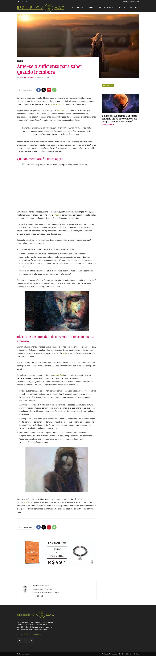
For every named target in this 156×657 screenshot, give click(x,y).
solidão (27, 502)
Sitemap (129, 654)
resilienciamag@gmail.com (34, 634)
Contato (121, 8)
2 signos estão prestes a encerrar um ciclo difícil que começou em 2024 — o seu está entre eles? (119, 118)
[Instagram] (22, 1)
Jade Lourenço (108, 124)
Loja (130, 8)
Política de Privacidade (109, 654)
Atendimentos (105, 8)
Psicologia (20, 61)
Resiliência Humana (27, 77)
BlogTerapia (77, 8)
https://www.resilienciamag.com (42, 589)
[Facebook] (18, 1)
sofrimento (55, 104)
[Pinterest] (49, 90)
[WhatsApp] (54, 90)
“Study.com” (61, 110)
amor (65, 353)
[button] (136, 8)
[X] (26, 1)
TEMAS (91, 8)
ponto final (59, 375)
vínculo (57, 215)
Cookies (121, 654)
